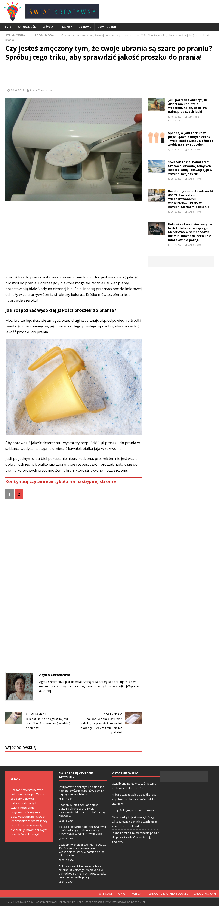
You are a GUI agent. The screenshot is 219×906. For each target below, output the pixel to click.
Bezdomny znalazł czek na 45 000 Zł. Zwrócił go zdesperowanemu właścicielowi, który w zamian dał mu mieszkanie (190, 199)
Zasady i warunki (205, 893)
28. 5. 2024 (177, 149)
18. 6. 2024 (177, 116)
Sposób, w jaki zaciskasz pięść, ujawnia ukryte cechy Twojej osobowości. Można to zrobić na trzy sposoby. (190, 139)
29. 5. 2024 (177, 178)
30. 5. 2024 (177, 211)
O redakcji (105, 893)
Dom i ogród (107, 27)
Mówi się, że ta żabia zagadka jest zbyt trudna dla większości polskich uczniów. (134, 799)
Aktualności (27, 27)
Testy (7, 27)
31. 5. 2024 (177, 244)
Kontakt (137, 893)
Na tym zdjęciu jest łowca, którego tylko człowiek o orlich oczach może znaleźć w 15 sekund (135, 821)
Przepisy (66, 27)
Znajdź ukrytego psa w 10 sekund (133, 810)
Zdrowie (85, 27)
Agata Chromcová (41, 90)
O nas (121, 893)
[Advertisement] (109, 75)
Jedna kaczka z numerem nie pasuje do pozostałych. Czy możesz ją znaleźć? (135, 837)
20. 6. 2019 (17, 90)
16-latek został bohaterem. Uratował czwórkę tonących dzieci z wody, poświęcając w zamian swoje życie (190, 168)
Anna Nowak (195, 149)
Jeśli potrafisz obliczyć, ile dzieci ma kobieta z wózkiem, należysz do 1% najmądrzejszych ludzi (188, 106)
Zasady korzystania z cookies (168, 893)
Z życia (48, 27)
